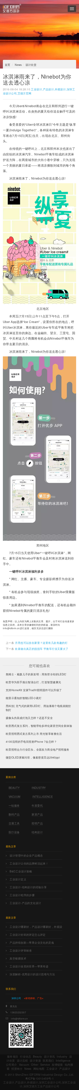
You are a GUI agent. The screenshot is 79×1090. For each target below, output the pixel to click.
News (18, 65)
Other (34, 1064)
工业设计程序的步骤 (22, 895)
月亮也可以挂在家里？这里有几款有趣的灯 (41, 643)
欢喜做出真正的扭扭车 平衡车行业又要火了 (41, 649)
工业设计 (52, 1069)
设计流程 (22, 1060)
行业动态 (25, 1056)
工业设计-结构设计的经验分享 (28, 887)
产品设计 (64, 1069)
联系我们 (48, 1060)
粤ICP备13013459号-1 (39, 1078)
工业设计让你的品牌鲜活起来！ (29, 863)
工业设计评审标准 (21, 950)
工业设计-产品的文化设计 (25, 903)
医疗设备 (14, 832)
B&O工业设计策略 (21, 871)
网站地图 (38, 1069)
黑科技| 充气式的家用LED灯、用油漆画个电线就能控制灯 (38, 708)
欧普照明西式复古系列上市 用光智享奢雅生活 (34, 734)
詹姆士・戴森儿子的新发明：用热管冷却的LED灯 (36, 674)
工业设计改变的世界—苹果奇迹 (29, 966)
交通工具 (14, 823)
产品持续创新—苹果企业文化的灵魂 (32, 942)
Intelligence (42, 796)
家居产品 (37, 814)
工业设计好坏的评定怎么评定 (27, 935)
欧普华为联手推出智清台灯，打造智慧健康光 (33, 682)
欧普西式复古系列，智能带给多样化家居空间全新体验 (39, 726)
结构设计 (37, 832)
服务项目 (12, 1056)
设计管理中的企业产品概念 (26, 855)
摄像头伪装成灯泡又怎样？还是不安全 (29, 718)
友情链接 (57, 1064)
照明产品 (37, 823)
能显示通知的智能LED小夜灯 (24, 698)
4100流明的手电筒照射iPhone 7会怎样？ (31, 741)
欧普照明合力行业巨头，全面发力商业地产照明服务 (37, 749)
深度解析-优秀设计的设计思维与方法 (32, 974)
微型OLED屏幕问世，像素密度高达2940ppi (33, 757)
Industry (39, 788)
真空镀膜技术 (18, 958)
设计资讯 (49, 1056)
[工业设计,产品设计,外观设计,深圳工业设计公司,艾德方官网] (12, 9)
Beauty (14, 788)
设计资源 (35, 1060)
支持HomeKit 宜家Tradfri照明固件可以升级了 (34, 690)
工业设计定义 (18, 879)
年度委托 (37, 805)
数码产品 (14, 814)
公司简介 (11, 1064)
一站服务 (14, 805)
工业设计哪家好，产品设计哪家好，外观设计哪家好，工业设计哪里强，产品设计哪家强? (36, 927)
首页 (7, 65)
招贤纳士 (16, 1069)
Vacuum (15, 796)
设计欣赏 (31, 65)
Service (45, 1064)
